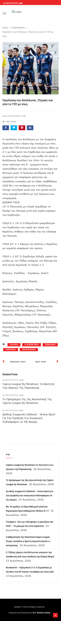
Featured (14, 344)
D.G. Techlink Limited (41, 613)
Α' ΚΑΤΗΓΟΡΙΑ (32, 344)
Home (5, 27)
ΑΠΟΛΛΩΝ (50, 344)
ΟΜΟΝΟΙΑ (11, 349)
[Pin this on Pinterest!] (22, 127)
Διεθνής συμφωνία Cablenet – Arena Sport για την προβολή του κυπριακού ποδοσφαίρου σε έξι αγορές (28, 418)
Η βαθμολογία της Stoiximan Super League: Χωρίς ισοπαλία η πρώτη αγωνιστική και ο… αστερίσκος (28, 541)
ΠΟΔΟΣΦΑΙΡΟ (18, 27)
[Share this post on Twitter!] (14, 127)
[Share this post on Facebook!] (5, 127)
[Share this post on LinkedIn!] (30, 127)
